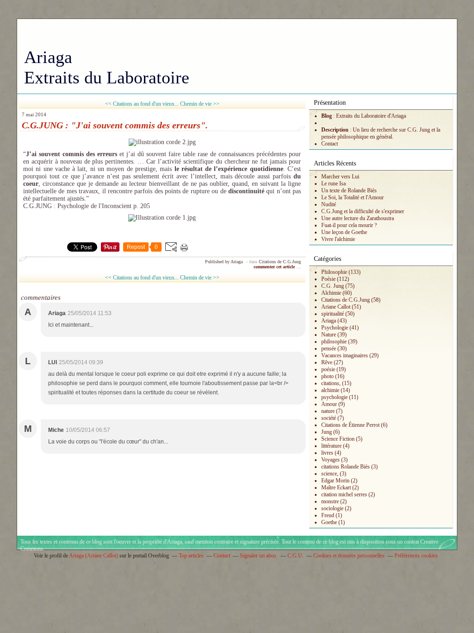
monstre (330, 501)
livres (327, 452)
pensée (328, 348)
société (328, 418)
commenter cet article (275, 266)
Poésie (328, 279)
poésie (328, 369)
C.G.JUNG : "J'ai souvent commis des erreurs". (115, 125)
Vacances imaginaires (344, 355)
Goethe (329, 522)
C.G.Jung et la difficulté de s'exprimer (362, 211)
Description (335, 130)
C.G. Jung (332, 286)
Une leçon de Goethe (344, 232)
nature (328, 411)
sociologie (332, 508)
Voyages (330, 459)
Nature (328, 334)
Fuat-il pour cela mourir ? (349, 225)
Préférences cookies (416, 555)
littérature (331, 446)
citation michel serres (344, 494)
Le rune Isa (333, 183)
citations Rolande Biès (345, 466)
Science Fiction (338, 439)
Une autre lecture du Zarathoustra (357, 218)
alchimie (330, 390)
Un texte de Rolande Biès (349, 190)
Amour (329, 404)
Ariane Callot (335, 307)
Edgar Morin (335, 480)
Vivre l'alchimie (338, 239)
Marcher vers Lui (340, 176)
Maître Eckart (336, 487)
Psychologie (334, 327)
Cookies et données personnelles (349, 555)
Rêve (326, 362)
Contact (329, 143)
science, (329, 473)
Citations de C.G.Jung (280, 261)
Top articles (191, 555)
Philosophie (334, 272)
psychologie (334, 397)
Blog (326, 116)
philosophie (334, 341)
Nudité (328, 204)
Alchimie (331, 293)
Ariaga (328, 320)
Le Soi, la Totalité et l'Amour (352, 197)
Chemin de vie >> (199, 104)
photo (327, 376)
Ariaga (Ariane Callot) (93, 555)
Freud (327, 515)
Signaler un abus (259, 555)
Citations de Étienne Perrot (350, 425)
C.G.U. (295, 555)
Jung (326, 432)
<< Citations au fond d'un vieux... (142, 104)
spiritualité (332, 313)
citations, (331, 383)
